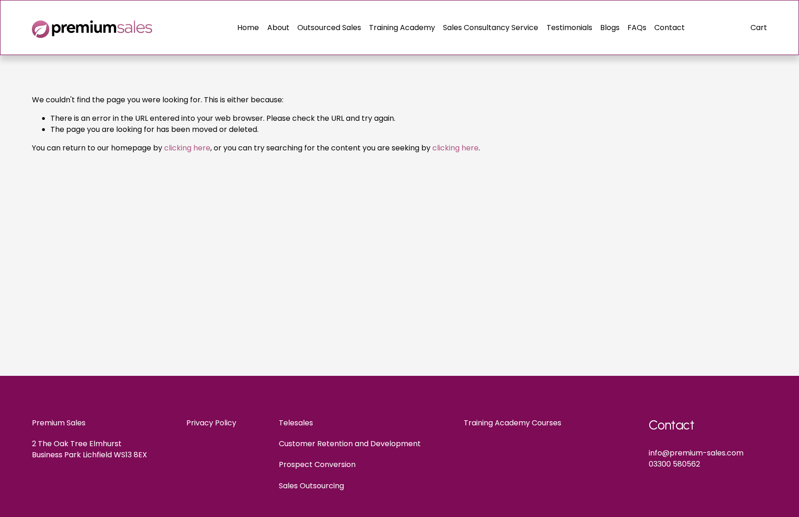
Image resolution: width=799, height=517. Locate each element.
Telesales (296, 422)
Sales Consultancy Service (490, 27)
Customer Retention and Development (350, 443)
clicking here (187, 148)
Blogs (610, 27)
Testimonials (569, 27)
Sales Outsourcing (311, 485)
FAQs (636, 27)
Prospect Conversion (317, 464)
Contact (669, 27)
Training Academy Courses (512, 422)
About (278, 27)
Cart (758, 27)
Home (248, 27)
